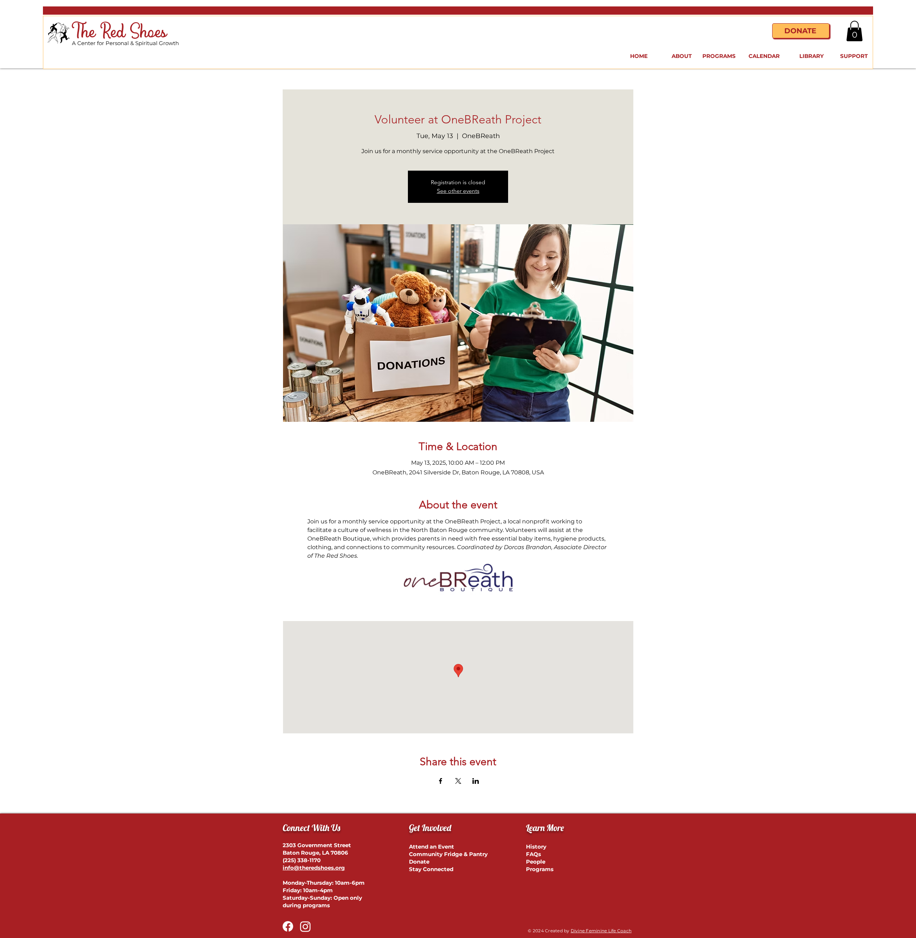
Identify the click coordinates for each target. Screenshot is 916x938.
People (535, 861)
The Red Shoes (119, 32)
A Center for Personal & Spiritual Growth (125, 43)
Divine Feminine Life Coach (601, 930)
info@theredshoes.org (314, 867)
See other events (458, 190)
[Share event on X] (458, 781)
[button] (854, 31)
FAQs (533, 854)
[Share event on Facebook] (440, 781)
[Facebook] (288, 926)
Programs (540, 869)
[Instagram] (305, 926)
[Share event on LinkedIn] (475, 781)
